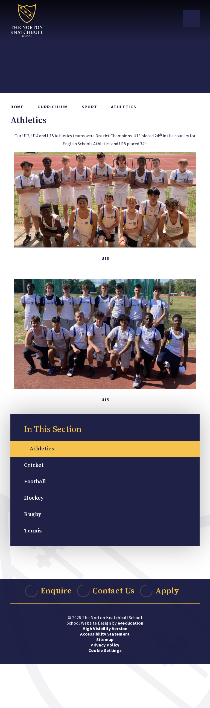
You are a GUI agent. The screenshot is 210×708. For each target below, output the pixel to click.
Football (35, 481)
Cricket (34, 465)
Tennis (33, 531)
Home (17, 106)
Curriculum (52, 106)
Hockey (33, 498)
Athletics (123, 106)
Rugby (32, 514)
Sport (89, 106)
